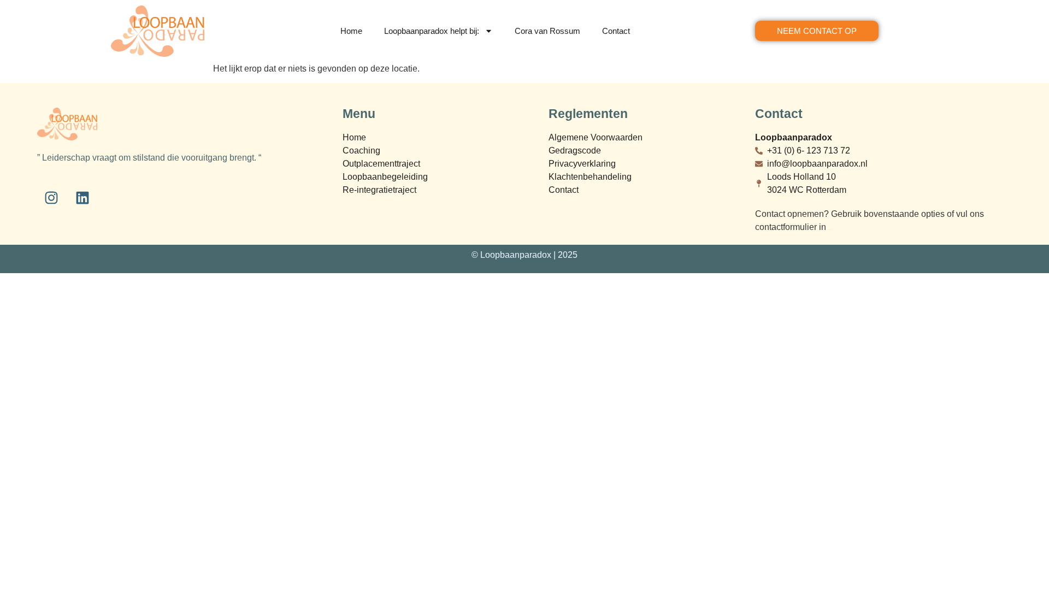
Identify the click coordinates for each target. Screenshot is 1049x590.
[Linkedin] (82, 198)
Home (351, 31)
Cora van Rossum (547, 31)
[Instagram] (51, 198)
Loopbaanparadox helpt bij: (431, 31)
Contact (616, 31)
